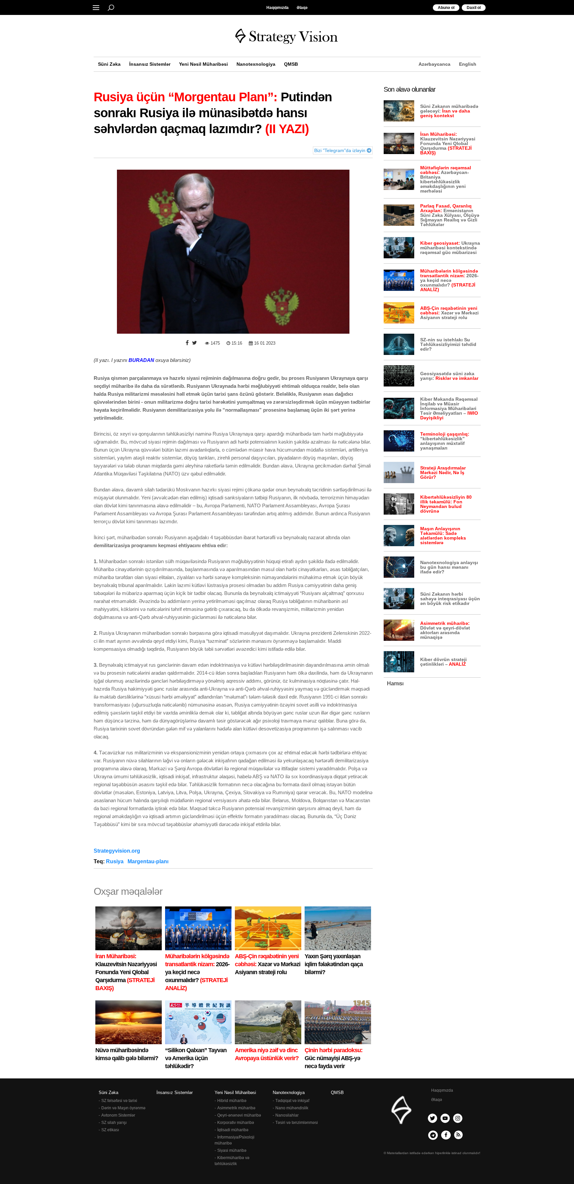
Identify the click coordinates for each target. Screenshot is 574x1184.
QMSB (291, 64)
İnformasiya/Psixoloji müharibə (234, 1140)
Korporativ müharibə (235, 1122)
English (467, 64)
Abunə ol (446, 7)
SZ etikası (110, 1130)
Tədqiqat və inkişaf (292, 1100)
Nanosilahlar (287, 1115)
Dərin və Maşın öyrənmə (123, 1108)
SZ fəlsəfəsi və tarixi (119, 1100)
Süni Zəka (109, 64)
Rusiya (115, 861)
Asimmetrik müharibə (236, 1108)
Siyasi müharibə (231, 1150)
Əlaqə (302, 7)
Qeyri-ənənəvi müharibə (239, 1115)
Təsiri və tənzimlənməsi (296, 1122)
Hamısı (395, 683)
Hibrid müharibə (231, 1100)
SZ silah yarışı (114, 1122)
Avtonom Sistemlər (118, 1115)
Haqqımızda (277, 7)
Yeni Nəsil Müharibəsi (203, 64)
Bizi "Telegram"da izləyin (340, 150)
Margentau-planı (149, 861)
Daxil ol (474, 7)
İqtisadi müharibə (232, 1130)
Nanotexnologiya (256, 64)
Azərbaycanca (434, 64)
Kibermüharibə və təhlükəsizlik (232, 1160)
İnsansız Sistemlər (149, 64)
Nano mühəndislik (291, 1108)
